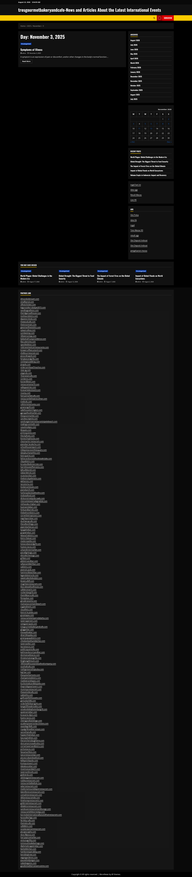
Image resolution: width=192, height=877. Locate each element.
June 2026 (134, 49)
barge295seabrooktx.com (31, 706)
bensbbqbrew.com (28, 854)
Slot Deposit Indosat (138, 240)
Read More (27, 61)
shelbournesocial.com (29, 353)
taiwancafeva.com (27, 330)
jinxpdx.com (25, 364)
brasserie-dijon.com (28, 715)
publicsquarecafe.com (29, 649)
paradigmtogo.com (28, 552)
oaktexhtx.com (26, 695)
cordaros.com (26, 378)
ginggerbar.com (27, 629)
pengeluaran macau (138, 250)
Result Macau (136, 195)
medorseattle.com (28, 541)
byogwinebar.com (27, 529)
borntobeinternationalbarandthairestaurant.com (41, 814)
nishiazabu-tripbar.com (30, 504)
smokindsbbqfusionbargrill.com (33, 709)
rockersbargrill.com (28, 592)
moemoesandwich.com (30, 769)
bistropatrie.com (27, 455)
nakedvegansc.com (28, 863)
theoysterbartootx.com (30, 675)
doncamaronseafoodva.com (32, 743)
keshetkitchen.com (28, 849)
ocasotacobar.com (28, 475)
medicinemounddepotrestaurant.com (36, 789)
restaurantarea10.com (29, 384)
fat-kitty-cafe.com (27, 820)
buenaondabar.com (28, 507)
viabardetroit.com (28, 472)
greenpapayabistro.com (30, 638)
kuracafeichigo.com (28, 817)
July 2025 (133, 99)
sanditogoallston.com (29, 310)
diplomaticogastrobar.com (31, 846)
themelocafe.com (27, 823)
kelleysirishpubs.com (29, 760)
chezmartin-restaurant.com (32, 441)
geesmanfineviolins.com (30, 327)
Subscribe (168, 18)
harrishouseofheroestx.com (32, 467)
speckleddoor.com (28, 344)
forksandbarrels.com (29, 509)
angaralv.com (26, 373)
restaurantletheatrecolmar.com (33, 398)
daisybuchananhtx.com (30, 452)
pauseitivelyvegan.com (29, 860)
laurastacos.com (27, 646)
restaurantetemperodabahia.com (34, 618)
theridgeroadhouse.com (30, 313)
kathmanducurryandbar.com (32, 652)
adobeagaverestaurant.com (32, 777)
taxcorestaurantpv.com (30, 755)
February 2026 (135, 67)
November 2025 (136, 81)
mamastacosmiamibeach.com (33, 604)
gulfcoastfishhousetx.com (31, 698)
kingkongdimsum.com (29, 661)
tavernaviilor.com (27, 643)
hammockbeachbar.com (30, 572)
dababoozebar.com (28, 766)
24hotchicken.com (28, 304)
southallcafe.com (27, 666)
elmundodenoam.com (29, 299)
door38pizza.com (27, 834)
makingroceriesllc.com (29, 424)
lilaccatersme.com (28, 341)
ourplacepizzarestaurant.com (32, 829)
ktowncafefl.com (27, 581)
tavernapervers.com (28, 621)
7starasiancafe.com (28, 376)
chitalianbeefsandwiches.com (32, 641)
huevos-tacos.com (28, 547)
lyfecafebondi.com (28, 470)
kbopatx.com (25, 430)
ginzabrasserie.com (28, 601)
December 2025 (136, 76)
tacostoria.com (26, 484)
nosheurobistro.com (29, 316)
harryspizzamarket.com (30, 837)
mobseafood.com (27, 495)
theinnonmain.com (28, 324)
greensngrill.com (27, 407)
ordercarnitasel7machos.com (32, 367)
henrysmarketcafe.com (30, 395)
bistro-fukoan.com (28, 538)
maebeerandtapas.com (30, 680)
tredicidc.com (26, 401)
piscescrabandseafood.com (32, 757)
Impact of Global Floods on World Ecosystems (146, 170)
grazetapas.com (27, 615)
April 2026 (134, 58)
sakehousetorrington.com (31, 410)
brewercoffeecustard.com (31, 350)
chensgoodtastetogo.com (31, 720)
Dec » (169, 142)
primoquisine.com (28, 433)
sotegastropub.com (28, 623)
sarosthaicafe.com (28, 732)
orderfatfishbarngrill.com (31, 703)
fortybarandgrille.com (29, 359)
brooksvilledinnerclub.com (31, 464)
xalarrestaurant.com (29, 786)
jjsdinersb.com (26, 774)
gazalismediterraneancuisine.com (34, 866)
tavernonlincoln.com (29, 772)
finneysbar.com (26, 598)
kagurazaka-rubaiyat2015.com (33, 307)
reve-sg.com (25, 370)
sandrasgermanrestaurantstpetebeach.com (38, 421)
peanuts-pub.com (27, 569)
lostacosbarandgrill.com (30, 544)
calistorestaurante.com (30, 404)
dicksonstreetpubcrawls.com (32, 498)
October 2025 (135, 85)
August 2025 (135, 94)
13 (151, 128)
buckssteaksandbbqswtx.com (32, 683)
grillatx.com (25, 558)
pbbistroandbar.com (29, 561)
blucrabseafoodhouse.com (31, 586)
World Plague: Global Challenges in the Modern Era (148, 157)
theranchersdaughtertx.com (32, 740)
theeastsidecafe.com (29, 692)
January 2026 (135, 72)
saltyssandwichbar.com (30, 564)
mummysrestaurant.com (30, 689)
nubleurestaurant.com (29, 780)
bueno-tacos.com (27, 718)
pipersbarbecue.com (29, 527)
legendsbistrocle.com (29, 575)
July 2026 (133, 45)
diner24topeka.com (28, 635)
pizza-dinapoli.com (28, 356)
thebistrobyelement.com (30, 478)
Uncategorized (26, 44)
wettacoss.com (26, 481)
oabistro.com (26, 566)
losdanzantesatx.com (29, 487)
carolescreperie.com (29, 418)
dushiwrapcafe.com (28, 521)
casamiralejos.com (28, 427)
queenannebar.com (28, 712)
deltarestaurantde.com (30, 797)
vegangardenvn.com (29, 857)
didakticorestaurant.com (30, 806)
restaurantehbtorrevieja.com (32, 812)
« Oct (132, 142)
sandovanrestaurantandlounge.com (35, 809)
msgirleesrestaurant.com (31, 584)
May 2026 (133, 54)
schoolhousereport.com (30, 447)
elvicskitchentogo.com (29, 555)
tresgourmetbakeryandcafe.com (34, 626)
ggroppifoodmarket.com (30, 413)
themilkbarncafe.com (29, 595)
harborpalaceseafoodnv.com (32, 492)
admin (24, 53)
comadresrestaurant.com (31, 794)
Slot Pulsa (134, 215)
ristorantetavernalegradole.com (33, 501)
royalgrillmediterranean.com (32, 729)
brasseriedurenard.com (30, 390)
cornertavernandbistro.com (32, 746)
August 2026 (135, 40)
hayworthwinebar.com (29, 735)
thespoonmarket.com (29, 416)
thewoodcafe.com (27, 321)
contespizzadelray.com (30, 361)
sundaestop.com (27, 333)
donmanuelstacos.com (30, 655)
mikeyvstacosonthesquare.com (33, 450)
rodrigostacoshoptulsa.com (32, 669)
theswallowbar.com (28, 632)
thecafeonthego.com (29, 524)
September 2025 (136, 90)
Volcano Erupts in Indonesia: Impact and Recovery (148, 175)
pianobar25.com (27, 490)
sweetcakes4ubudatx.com (31, 578)
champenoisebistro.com (30, 678)
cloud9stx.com (26, 609)
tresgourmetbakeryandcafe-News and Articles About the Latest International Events (89, 10)
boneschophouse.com (29, 438)
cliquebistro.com (27, 461)
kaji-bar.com (25, 672)
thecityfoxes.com (27, 435)
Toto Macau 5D (136, 230)
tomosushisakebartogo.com (32, 843)
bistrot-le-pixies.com (29, 612)
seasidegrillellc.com (28, 726)
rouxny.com (25, 393)
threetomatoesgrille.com (30, 658)
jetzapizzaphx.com (28, 831)
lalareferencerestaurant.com (32, 792)
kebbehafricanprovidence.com (33, 339)
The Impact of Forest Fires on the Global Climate (147, 166)
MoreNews (104, 874)
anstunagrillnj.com (28, 840)
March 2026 (134, 63)
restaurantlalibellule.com (30, 783)
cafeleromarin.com (28, 589)
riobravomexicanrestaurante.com (34, 347)
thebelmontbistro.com (29, 512)
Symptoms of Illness (31, 50)
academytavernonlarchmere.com (34, 723)
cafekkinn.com (26, 826)
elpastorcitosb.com (28, 319)
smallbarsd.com (27, 301)
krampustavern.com (28, 763)
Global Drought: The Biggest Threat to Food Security (149, 161)
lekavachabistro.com (29, 535)
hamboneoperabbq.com (30, 851)
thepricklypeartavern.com (31, 686)
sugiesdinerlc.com (28, 606)
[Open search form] (154, 18)
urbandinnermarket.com (30, 549)
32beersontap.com (28, 336)
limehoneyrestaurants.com (31, 800)
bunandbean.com (27, 381)
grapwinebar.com (27, 532)
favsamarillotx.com (28, 752)
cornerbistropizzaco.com (31, 515)
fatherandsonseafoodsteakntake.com (36, 458)
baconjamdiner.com (28, 737)
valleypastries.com (28, 387)
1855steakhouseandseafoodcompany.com (38, 663)
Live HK (133, 200)
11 (139, 128)
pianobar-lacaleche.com (30, 444)
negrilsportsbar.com (29, 518)
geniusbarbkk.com (28, 700)
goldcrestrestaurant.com (30, 803)
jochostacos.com (27, 749)
